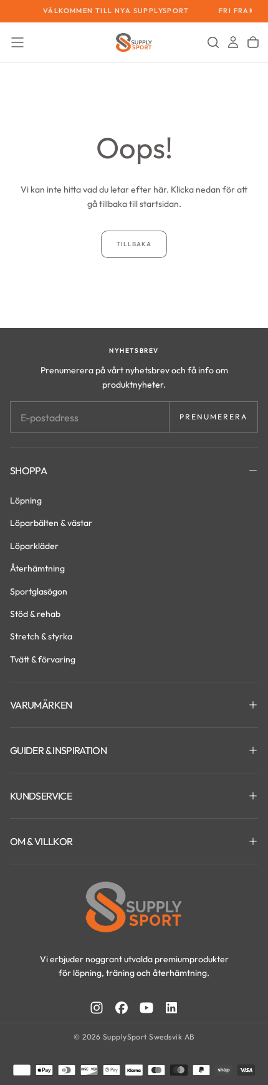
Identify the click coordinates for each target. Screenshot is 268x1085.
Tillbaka (134, 244)
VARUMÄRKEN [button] (41, 705)
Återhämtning (37, 568)
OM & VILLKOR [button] (41, 841)
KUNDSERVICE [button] (41, 796)
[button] (17, 42)
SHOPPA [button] (28, 470)
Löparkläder (34, 546)
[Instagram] (96, 1007)
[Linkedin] (171, 1007)
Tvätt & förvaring (42, 659)
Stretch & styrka (41, 636)
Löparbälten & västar (51, 522)
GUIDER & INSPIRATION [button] (58, 750)
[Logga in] (233, 42)
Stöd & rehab (35, 613)
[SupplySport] (134, 906)
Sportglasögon (38, 591)
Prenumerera (213, 416)
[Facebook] (121, 1007)
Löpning (26, 500)
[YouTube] (146, 1007)
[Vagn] (253, 42)
